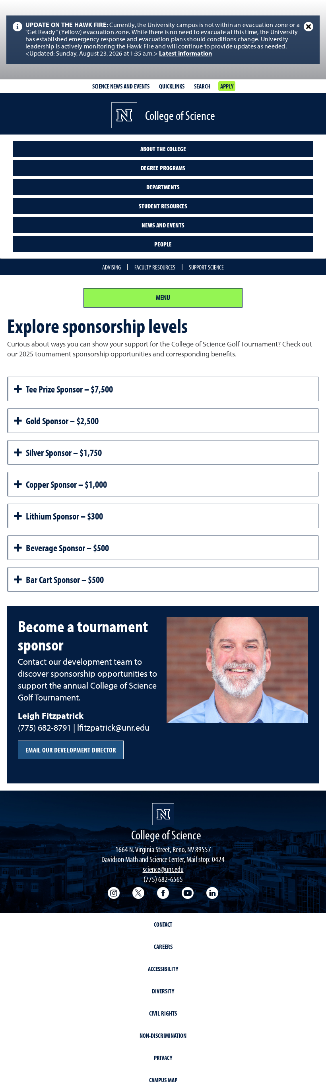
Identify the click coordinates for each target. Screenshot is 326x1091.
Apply (226, 86)
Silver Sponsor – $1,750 (64, 452)
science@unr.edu (163, 869)
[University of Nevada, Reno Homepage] (163, 814)
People (163, 244)
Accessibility (163, 969)
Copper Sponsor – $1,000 (66, 484)
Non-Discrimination (163, 1035)
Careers (163, 947)
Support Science (206, 267)
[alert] (163, 39)
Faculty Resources (154, 267)
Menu (163, 297)
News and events (163, 225)
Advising (111, 267)
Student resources (163, 206)
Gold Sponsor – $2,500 (62, 421)
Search (202, 86)
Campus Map (163, 1080)
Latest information (185, 54)
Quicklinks (171, 86)
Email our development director (70, 749)
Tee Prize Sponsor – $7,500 (69, 389)
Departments (163, 187)
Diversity (163, 991)
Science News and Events (120, 86)
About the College (163, 149)
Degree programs (163, 168)
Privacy (163, 1058)
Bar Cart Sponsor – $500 (65, 579)
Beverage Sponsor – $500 (67, 548)
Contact (163, 924)
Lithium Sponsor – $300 (64, 516)
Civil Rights (163, 1013)
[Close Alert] (308, 26)
